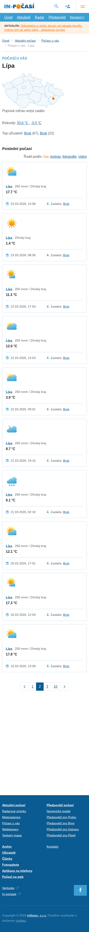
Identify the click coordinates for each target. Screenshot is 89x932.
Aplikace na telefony (17, 870)
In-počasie (9, 894)
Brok (27, 133)
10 (55, 686)
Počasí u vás (50, 40)
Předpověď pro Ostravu (63, 829)
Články (7, 858)
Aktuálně (23, 17)
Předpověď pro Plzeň (61, 835)
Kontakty (53, 846)
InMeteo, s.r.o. (37, 915)
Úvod (8, 17)
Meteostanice (11, 817)
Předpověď (57, 17)
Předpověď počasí (60, 805)
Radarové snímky (14, 811)
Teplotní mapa (12, 835)
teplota (55, 156)
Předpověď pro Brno (61, 823)
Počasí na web (13, 876)
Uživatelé (9, 852)
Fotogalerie (10, 864)
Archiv (7, 846)
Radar (39, 17)
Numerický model (58, 811)
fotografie (69, 156)
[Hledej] (56, 6)
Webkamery (10, 829)
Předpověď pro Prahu (61, 817)
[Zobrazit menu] (82, 6)
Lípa (9, 186)
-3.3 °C (36, 123)
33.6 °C (23, 123)
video (82, 156)
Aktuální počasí (25, 40)
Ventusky (8, 888)
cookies (21, 920)
